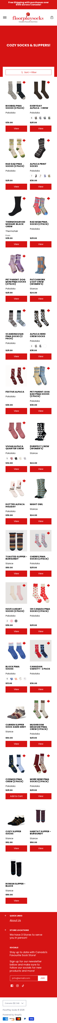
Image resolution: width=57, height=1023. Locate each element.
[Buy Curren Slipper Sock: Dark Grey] (16, 709)
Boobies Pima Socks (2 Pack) (15, 107)
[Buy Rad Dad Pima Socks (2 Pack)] (16, 148)
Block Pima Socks (13, 667)
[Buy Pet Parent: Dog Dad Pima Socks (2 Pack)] (40, 376)
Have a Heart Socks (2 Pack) (15, 610)
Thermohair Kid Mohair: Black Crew (15, 224)
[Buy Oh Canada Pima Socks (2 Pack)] (40, 593)
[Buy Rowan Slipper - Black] (16, 868)
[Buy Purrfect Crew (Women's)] (40, 430)
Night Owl (36, 504)
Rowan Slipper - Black (15, 885)
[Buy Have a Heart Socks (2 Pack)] (16, 593)
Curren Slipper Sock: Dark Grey (16, 725)
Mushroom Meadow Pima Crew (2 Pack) (39, 727)
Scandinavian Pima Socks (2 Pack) (14, 336)
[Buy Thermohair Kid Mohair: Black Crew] (16, 206)
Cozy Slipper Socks (13, 832)
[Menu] (5, 17)
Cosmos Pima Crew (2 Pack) (14, 780)
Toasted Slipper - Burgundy (16, 557)
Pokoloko (10, 112)
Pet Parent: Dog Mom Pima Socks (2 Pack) (16, 282)
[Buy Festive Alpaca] (16, 376)
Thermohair (12, 231)
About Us (15, 920)
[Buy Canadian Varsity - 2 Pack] (40, 650)
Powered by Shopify (12, 1014)
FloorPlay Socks (10, 1010)
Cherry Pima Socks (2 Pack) (39, 557)
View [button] (16, 128)
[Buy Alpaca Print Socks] (40, 148)
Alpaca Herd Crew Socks (38, 335)
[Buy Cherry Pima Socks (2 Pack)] (40, 540)
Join (42, 978)
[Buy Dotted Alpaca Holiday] (16, 488)
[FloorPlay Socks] (28, 17)
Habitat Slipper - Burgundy (40, 832)
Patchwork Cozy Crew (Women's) (37, 282)
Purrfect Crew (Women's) (39, 447)
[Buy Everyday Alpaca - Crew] (40, 90)
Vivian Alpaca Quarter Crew (15, 447)
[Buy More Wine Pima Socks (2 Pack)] (40, 763)
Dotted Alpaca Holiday (15, 505)
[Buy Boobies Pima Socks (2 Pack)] (16, 90)
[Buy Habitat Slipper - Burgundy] (40, 815)
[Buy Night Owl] (40, 488)
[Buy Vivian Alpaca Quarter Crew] (16, 430)
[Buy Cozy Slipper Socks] (16, 815)
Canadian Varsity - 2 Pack (40, 667)
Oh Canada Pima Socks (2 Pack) (40, 610)
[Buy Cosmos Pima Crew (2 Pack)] (16, 763)
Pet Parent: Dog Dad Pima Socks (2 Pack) (40, 394)
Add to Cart (16, 796)
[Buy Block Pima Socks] (16, 650)
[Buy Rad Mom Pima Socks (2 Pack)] (40, 206)
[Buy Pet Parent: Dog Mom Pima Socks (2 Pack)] (16, 263)
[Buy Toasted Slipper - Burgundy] (16, 540)
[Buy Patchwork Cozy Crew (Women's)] (40, 263)
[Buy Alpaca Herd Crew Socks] (40, 318)
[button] (52, 17)
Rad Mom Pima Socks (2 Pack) (39, 223)
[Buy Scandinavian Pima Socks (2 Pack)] (16, 318)
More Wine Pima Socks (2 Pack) (39, 780)
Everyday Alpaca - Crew (39, 107)
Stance (34, 288)
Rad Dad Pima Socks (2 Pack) (15, 165)
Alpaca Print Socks (38, 165)
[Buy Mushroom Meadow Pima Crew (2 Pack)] (40, 709)
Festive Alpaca (15, 391)
